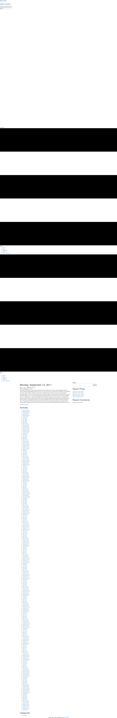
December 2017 (26, 541)
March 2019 (25, 521)
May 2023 (25, 453)
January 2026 (26, 410)
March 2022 (25, 472)
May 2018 (25, 534)
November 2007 (26, 705)
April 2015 (25, 585)
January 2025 (26, 426)
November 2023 (26, 445)
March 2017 (25, 553)
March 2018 (25, 537)
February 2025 (26, 425)
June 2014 (25, 598)
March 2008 (25, 700)
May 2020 (25, 502)
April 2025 (25, 422)
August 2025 (25, 416)
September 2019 (26, 513)
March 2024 (25, 440)
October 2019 (26, 511)
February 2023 (26, 457)
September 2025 (26, 415)
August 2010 (25, 661)
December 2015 (26, 574)
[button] (2, 127)
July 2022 (25, 467)
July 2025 (25, 418)
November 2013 (26, 608)
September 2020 (26, 496)
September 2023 (26, 448)
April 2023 (25, 454)
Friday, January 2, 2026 (78, 396)
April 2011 (25, 650)
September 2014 (26, 594)
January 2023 (26, 459)
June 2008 (25, 696)
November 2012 (26, 624)
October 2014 (26, 593)
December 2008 (26, 688)
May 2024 (25, 437)
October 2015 (26, 576)
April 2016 (25, 568)
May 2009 (25, 681)
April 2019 (25, 520)
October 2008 (26, 690)
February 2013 (26, 620)
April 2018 (25, 536)
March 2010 (25, 667)
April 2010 (25, 666)
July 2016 (25, 564)
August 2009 (25, 677)
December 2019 (26, 509)
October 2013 (26, 609)
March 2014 (25, 602)
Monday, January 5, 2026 (78, 392)
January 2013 (26, 621)
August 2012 (25, 628)
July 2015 (25, 581)
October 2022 (26, 463)
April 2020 (25, 503)
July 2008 (25, 694)
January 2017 (26, 556)
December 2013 (26, 606)
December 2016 (26, 557)
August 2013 (25, 612)
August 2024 (25, 433)
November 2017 (26, 543)
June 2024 (25, 435)
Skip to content (3, 0)
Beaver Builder (66, 717)
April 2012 (25, 633)
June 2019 (25, 517)
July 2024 (25, 434)
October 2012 (26, 625)
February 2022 (26, 473)
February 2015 (26, 587)
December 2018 (26, 525)
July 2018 (25, 532)
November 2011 (26, 640)
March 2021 (25, 488)
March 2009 (25, 684)
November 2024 (26, 429)
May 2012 (25, 632)
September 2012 (26, 627)
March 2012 (25, 635)
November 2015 (26, 575)
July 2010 (25, 662)
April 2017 (25, 552)
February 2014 (26, 604)
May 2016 (25, 567)
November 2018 (26, 526)
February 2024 (26, 441)
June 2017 (25, 549)
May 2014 (25, 600)
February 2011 (26, 652)
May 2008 (25, 697)
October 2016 (26, 560)
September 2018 (26, 529)
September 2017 (26, 545)
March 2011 (25, 651)
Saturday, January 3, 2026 (78, 395)
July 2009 (25, 678)
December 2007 (26, 704)
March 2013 (25, 618)
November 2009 (26, 673)
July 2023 (25, 450)
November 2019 (26, 510)
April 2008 (25, 698)
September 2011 (26, 643)
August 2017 (25, 547)
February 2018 (26, 538)
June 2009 (25, 680)
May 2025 (25, 421)
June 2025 (25, 419)
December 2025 (26, 411)
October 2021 (26, 479)
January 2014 (26, 605)
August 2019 (25, 514)
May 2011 (25, 648)
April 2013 (25, 617)
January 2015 (26, 589)
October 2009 (26, 674)
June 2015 (25, 582)
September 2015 (26, 578)
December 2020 (26, 492)
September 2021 (26, 480)
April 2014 (25, 601)
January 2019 (26, 524)
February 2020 (26, 506)
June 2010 (25, 663)
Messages (26, 404)
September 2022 (26, 464)
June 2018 (25, 533)
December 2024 (26, 427)
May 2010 (25, 665)
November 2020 (26, 494)
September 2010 (26, 659)
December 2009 (26, 671)
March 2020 (25, 505)
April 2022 (25, 471)
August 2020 (25, 498)
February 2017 (26, 555)
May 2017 (25, 551)
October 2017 (26, 544)
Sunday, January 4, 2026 (78, 394)
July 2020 (25, 499)
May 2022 (25, 469)
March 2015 (25, 586)
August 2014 (25, 595)
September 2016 (26, 562)
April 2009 (25, 682)
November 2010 (26, 656)
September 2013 (26, 610)
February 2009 (26, 685)
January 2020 (26, 507)
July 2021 (25, 483)
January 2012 (26, 637)
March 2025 (25, 423)
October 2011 (26, 642)
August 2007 (25, 709)
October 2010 (26, 658)
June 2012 (25, 631)
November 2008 (26, 689)
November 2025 (26, 412)
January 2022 (26, 475)
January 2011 (26, 654)
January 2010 (26, 670)
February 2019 (26, 522)
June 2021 (25, 484)
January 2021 (26, 491)
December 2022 (26, 460)
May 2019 (25, 518)
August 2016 (25, 563)
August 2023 (25, 449)
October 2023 (26, 446)
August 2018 (25, 530)
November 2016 (26, 559)
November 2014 (26, 591)
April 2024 (25, 438)
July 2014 (25, 597)
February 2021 (26, 490)
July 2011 (25, 646)
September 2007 (26, 708)
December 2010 (26, 655)
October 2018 (26, 528)
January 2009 (26, 686)
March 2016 (25, 570)
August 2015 (25, 579)
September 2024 (26, 431)
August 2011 (25, 644)
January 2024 (26, 442)
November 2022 (26, 461)
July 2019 (25, 515)
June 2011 (25, 647)
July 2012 (25, 629)
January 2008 (26, 703)
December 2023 (26, 444)
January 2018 (26, 540)
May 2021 (25, 486)
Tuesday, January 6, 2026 (78, 391)
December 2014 (26, 590)
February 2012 (26, 636)
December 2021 (26, 476)
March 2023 (25, 456)
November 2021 (26, 477)
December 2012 (26, 623)
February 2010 (26, 669)
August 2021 (25, 482)
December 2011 (26, 639)
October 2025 (26, 414)
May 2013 (25, 616)
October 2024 (26, 430)
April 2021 (25, 487)
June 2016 (25, 566)
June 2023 (25, 452)
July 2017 (25, 548)
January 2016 (26, 572)
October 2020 (26, 495)
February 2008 (26, 701)
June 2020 (25, 501)
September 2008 (26, 692)
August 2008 (25, 693)
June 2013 (25, 614)
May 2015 (25, 583)
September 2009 (26, 675)
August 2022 (25, 465)
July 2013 (25, 613)
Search (74, 382)
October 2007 (26, 707)
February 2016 (26, 571)
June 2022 (25, 468)
